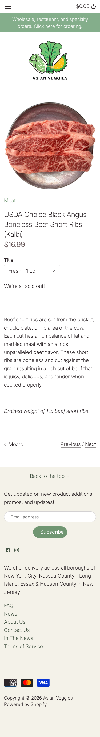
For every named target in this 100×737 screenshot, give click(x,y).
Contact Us (17, 630)
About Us (15, 622)
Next (90, 444)
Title (8, 260)
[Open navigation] (8, 7)
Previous (71, 444)
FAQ (8, 605)
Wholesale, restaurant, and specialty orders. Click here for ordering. (50, 22)
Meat (10, 200)
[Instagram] (16, 550)
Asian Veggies (58, 698)
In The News (18, 638)
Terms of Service (23, 646)
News (10, 614)
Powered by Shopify (25, 704)
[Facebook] (8, 550)
